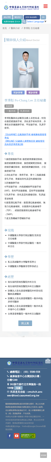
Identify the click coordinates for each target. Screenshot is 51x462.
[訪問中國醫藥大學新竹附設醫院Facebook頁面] (10, 436)
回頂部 (43, 455)
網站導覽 (7, 17)
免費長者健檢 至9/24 (12, 21)
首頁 (4, 28)
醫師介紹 (15, 28)
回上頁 (25, 323)
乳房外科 (25, 110)
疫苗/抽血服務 (31, 17)
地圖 (18, 388)
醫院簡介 (18, 17)
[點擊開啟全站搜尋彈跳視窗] (24, 21)
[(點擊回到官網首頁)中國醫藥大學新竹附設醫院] (25, 363)
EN (43, 17)
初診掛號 (18, 92)
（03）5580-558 (31, 371)
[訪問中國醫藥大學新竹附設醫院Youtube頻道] (16, 436)
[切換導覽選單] (46, 6)
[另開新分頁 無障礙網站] (28, 435)
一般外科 (11, 110)
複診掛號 (33, 92)
